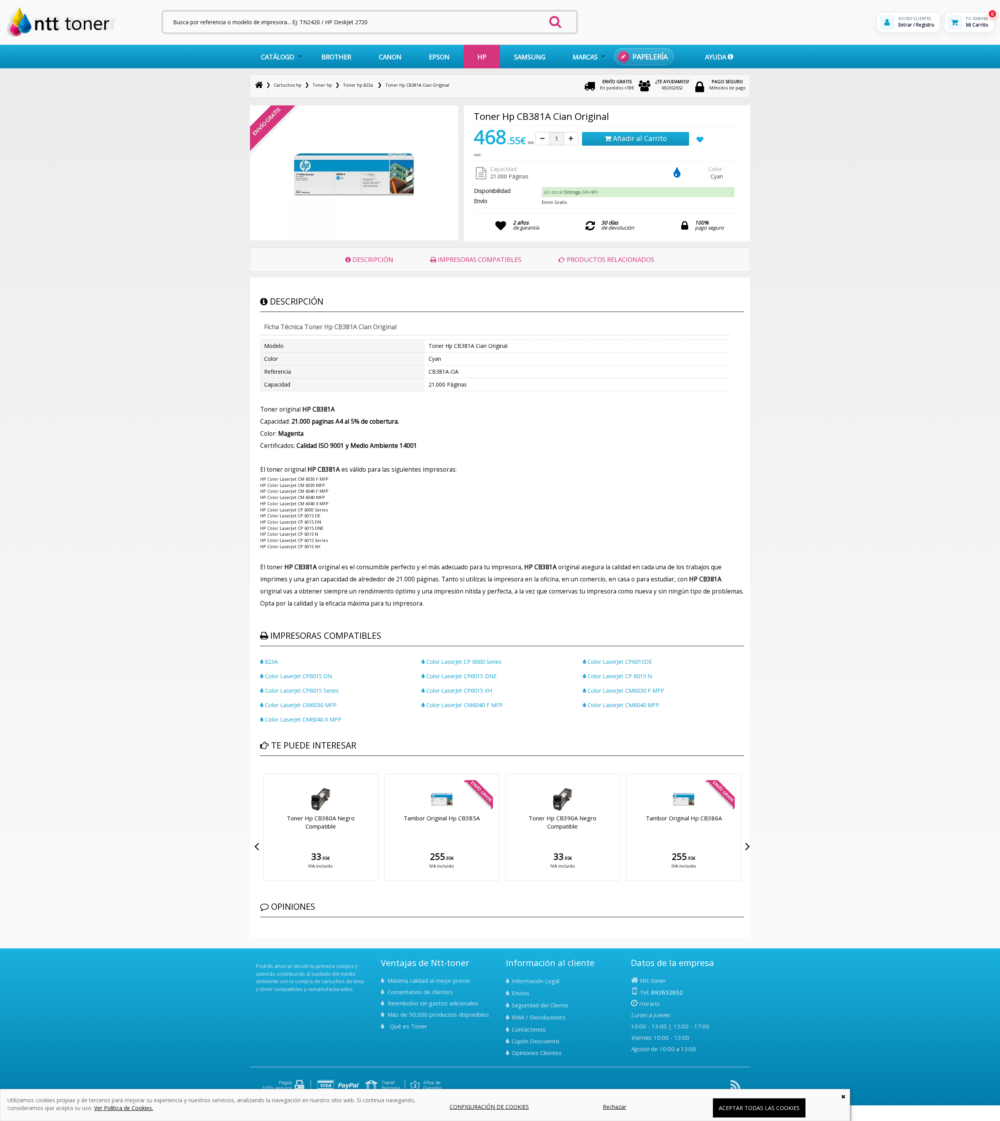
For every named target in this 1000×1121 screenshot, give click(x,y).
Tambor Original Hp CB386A (684, 818)
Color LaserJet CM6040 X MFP (302, 719)
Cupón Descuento (535, 1041)
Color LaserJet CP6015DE (619, 661)
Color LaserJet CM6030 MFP (300, 705)
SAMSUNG (529, 56)
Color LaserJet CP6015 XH (458, 690)
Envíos (520, 993)
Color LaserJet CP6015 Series (301, 690)
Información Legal (535, 981)
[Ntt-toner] (259, 85)
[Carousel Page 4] (276, 772)
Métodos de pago (727, 84)
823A (270, 661)
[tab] (638, 192)
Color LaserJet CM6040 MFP (622, 705)
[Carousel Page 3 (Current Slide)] (272, 772)
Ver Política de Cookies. (123, 1108)
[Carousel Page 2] (267, 772)
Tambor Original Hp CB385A (442, 818)
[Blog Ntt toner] (735, 1088)
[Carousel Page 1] (262, 772)
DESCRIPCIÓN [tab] (372, 259)
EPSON (439, 56)
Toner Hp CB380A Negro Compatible (321, 822)
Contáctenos (529, 1029)
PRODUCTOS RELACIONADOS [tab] (609, 259)
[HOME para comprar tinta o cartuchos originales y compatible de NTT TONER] (62, 36)
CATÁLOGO (277, 56)
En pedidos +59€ (617, 84)
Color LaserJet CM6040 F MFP (464, 705)
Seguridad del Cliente (540, 1005)
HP (481, 56)
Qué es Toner (408, 1026)
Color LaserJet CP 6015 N (619, 676)
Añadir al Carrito (639, 138)
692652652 (672, 84)
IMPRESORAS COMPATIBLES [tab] (478, 259)
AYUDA (716, 56)
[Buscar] (555, 19)
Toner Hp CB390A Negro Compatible (562, 822)
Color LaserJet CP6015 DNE (460, 676)
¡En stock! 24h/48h (571, 192)
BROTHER (336, 56)
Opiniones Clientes (537, 1053)
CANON (390, 56)
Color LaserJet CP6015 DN (297, 676)
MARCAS (585, 56)
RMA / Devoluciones (539, 1017)
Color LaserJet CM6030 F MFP (625, 690)
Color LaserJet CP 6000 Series (463, 661)
